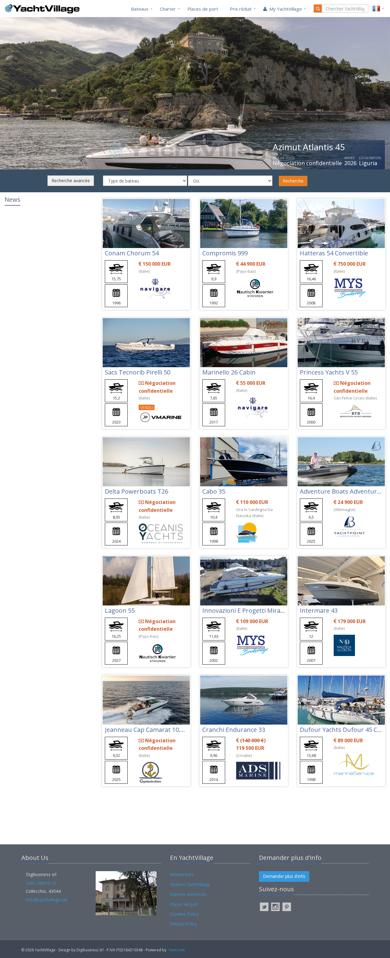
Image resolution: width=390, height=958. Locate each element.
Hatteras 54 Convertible (334, 253)
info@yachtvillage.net (47, 900)
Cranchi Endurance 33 (233, 730)
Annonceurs (181, 874)
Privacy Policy (183, 924)
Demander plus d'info (284, 876)
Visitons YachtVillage (190, 884)
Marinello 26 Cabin (229, 372)
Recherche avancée (70, 180)
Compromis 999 (225, 253)
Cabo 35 (213, 491)
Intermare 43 (319, 610)
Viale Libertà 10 (41, 883)
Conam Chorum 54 (132, 253)
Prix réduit (241, 9)
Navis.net (177, 950)
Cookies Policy (184, 914)
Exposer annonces (188, 894)
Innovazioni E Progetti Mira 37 (245, 610)
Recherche (293, 181)
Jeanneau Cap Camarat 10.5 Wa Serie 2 (160, 730)
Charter (168, 9)
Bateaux (139, 9)
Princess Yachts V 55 (329, 372)
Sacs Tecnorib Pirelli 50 (137, 372)
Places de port (202, 9)
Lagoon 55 (120, 610)
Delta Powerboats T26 (136, 491)
